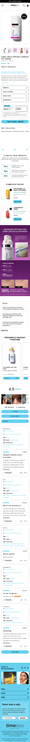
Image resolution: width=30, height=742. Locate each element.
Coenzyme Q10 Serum (18, 208)
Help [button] (3, 697)
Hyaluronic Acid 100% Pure (10, 368)
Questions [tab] (20, 407)
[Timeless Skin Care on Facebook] (25, 668)
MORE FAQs (4, 330)
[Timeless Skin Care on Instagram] (22, 668)
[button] (4, 54)
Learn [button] (3, 693)
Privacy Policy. (25, 738)
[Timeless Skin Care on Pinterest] (28, 668)
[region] (15, 399)
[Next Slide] (27, 399)
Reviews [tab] (9, 407)
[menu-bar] (3, 6)
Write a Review (18, 416)
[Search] (24, 6)
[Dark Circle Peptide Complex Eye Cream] (15, 27)
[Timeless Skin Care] (15, 5)
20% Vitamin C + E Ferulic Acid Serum (20, 189)
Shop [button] (3, 689)
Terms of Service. (6, 738)
